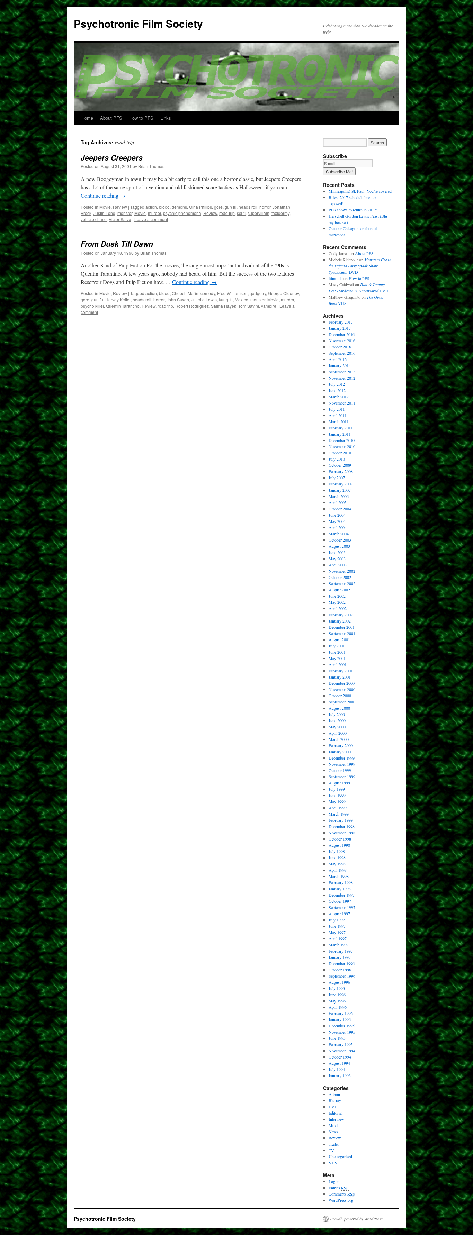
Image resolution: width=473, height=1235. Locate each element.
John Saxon (178, 299)
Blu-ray (335, 1100)
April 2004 (338, 527)
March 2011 (339, 421)
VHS (333, 1162)
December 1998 (342, 826)
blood (164, 207)
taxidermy (280, 213)
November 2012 (342, 378)
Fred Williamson (232, 293)
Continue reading (103, 195)
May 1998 (337, 863)
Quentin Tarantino (123, 306)
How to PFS (141, 118)
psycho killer (92, 306)
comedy (207, 293)
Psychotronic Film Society (138, 23)
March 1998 (339, 876)
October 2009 (340, 465)
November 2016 (342, 340)
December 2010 (342, 440)
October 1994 (340, 1057)
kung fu (226, 299)
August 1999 (339, 783)
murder (154, 213)
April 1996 (338, 1007)
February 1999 (341, 820)
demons (179, 207)
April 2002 (338, 608)
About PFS (111, 118)
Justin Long (104, 213)
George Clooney (283, 293)
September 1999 (342, 776)
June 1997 (337, 926)
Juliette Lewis (204, 299)
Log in (334, 1181)
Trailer (334, 1144)
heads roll (248, 207)
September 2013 (342, 371)
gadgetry (258, 293)
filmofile (335, 278)
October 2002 (340, 577)
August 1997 (339, 913)
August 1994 (339, 1063)
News (333, 1131)
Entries (339, 1187)
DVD (360, 266)
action (151, 207)
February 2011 (341, 427)
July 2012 (337, 384)
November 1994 (342, 1050)
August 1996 (339, 982)
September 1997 (342, 907)
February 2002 (341, 614)
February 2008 (341, 471)
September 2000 (342, 702)
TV (331, 1150)
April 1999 (338, 807)
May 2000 (337, 726)
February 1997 (341, 951)
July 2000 (337, 714)
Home (87, 118)
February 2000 (341, 745)
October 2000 (340, 695)
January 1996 (340, 1019)
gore (218, 207)
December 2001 (342, 627)
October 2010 (340, 452)
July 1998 (337, 851)
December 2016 (342, 334)
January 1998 (340, 888)
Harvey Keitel (118, 299)
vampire (268, 306)
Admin (334, 1094)
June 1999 (337, 795)
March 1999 (339, 814)
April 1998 (338, 870)
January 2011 (340, 434)
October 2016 (340, 346)
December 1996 (342, 963)
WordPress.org (341, 1200)
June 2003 (337, 552)
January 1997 (340, 957)
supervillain (258, 213)
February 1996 (341, 1013)
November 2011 (342, 403)
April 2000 (338, 733)
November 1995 (342, 1032)
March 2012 (339, 396)
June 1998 (337, 857)
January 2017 (340, 328)
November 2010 (342, 446)
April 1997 (338, 938)
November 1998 (342, 832)
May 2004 (337, 521)
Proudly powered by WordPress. (357, 1219)
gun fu (231, 207)
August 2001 (339, 639)
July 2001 (337, 645)
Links (165, 118)
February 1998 (341, 882)
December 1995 (342, 1025)
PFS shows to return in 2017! (353, 209)
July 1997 (337, 920)
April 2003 (338, 564)
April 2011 (338, 415)
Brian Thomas (151, 166)
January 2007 (340, 490)
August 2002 (339, 589)
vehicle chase (94, 219)
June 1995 (337, 1038)
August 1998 (339, 845)
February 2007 (341, 484)
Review (120, 207)
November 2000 (342, 689)
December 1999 (342, 758)
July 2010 (337, 459)
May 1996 (337, 1001)
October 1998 (340, 839)
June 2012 (337, 390)
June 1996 (337, 994)
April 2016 (338, 359)
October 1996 (340, 969)
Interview (336, 1119)
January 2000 (340, 751)
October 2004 (340, 508)
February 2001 (341, 670)
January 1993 (340, 1075)
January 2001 (340, 677)
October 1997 (340, 901)
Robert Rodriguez (192, 306)
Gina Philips (200, 207)
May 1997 (337, 932)
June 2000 (337, 720)
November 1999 (342, 764)
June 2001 (337, 652)
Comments (342, 1194)
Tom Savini (248, 306)
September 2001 (342, 633)
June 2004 (337, 515)
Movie (105, 207)
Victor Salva (120, 219)
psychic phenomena (182, 213)
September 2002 (342, 583)
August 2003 (339, 546)
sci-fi (241, 213)
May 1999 (337, 801)
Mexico (241, 299)
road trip (227, 213)
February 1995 (341, 1044)
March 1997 (339, 944)
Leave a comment (151, 219)
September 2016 (342, 353)
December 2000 (342, 683)
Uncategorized (340, 1156)
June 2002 (337, 596)
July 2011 (337, 409)
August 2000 (339, 708)
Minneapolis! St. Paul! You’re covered (360, 191)
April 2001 (338, 664)
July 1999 (337, 789)
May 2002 (337, 602)
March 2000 (339, 739)
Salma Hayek (223, 306)
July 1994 (337, 1069)
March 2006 (339, 496)
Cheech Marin (185, 293)
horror (264, 207)
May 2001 (337, 658)
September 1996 (342, 976)
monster (124, 213)
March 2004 (339, 533)
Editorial (335, 1113)
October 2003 (340, 540)
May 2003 (337, 558)
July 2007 (337, 477)
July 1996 (337, 988)
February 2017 (341, 322)
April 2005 (338, 502)
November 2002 (342, 571)
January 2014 (340, 365)
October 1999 (340, 770)
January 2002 (340, 621)
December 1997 (342, 895)
